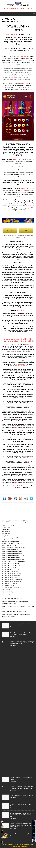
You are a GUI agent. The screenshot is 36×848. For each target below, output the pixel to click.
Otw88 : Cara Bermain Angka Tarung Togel (20, 805)
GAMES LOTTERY (7, 524)
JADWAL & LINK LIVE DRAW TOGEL (12, 544)
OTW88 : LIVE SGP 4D (8, 585)
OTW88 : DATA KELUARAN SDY (11, 565)
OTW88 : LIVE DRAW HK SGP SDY (11, 573)
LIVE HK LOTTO (21, 310)
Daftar (10, 230)
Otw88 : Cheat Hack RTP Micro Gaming (13, 555)
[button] (34, 13)
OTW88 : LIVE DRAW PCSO (9, 577)
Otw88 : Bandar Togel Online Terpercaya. (21, 795)
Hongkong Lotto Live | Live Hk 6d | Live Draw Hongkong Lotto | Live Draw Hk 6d (18, 340)
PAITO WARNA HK (7, 589)
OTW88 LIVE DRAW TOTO (11, 844)
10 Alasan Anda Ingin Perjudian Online (12, 598)
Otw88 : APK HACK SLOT (9, 545)
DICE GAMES (5, 530)
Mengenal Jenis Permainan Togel (19, 834)
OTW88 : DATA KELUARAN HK (10, 563)
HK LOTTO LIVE (20, 364)
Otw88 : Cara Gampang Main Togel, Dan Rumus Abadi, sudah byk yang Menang (21, 787)
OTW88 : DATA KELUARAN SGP (11, 567)
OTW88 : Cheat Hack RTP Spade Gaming (13, 561)
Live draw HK (16, 159)
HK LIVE (14, 79)
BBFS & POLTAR (6, 528)
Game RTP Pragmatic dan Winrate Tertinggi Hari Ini (16, 522)
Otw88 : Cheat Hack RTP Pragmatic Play (13, 559)
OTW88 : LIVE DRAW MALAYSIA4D (11, 575)
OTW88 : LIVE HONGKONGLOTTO (11, 581)
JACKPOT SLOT (6, 532)
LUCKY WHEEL (6, 534)
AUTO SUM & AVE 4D (8, 526)
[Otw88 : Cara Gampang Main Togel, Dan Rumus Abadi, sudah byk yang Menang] (5, 790)
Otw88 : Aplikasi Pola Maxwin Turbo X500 (13, 547)
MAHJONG (5, 536)
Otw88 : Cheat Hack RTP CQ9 (10, 549)
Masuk (26, 230)
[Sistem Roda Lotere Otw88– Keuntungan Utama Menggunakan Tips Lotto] (5, 636)
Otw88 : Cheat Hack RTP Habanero (12, 551)
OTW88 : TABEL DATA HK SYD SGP (12, 587)
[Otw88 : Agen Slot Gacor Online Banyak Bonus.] (5, 781)
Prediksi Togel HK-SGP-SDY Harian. (12, 595)
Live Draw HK (11, 35)
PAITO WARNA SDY (7, 591)
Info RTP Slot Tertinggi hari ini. (10, 541)
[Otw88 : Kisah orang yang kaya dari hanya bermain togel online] (5, 772)
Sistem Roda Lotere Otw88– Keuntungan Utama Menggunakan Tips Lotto (21, 633)
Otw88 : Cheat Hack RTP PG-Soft (11, 557)
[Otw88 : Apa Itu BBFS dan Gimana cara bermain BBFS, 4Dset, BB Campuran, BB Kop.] (5, 817)
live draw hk (24, 83)
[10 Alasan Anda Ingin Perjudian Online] (5, 627)
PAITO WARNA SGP (7, 593)
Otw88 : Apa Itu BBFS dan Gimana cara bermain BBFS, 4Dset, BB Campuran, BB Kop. (21, 814)
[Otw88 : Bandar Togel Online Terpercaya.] (5, 799)
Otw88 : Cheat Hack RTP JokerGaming (12, 553)
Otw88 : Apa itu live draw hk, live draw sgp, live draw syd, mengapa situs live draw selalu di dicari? (22, 825)
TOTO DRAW (5, 540)
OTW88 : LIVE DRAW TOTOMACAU (12, 579)
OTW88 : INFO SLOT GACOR (10, 571)
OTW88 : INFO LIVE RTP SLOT (10, 569)
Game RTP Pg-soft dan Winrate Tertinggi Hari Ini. (15, 520)
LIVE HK (23, 241)
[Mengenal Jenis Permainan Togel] (5, 837)
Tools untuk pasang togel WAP (10, 538)
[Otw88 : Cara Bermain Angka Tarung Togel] (5, 808)
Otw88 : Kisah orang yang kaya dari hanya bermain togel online (22, 642)
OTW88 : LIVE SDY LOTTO (9, 583)
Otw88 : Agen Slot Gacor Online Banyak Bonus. (15, 611)
